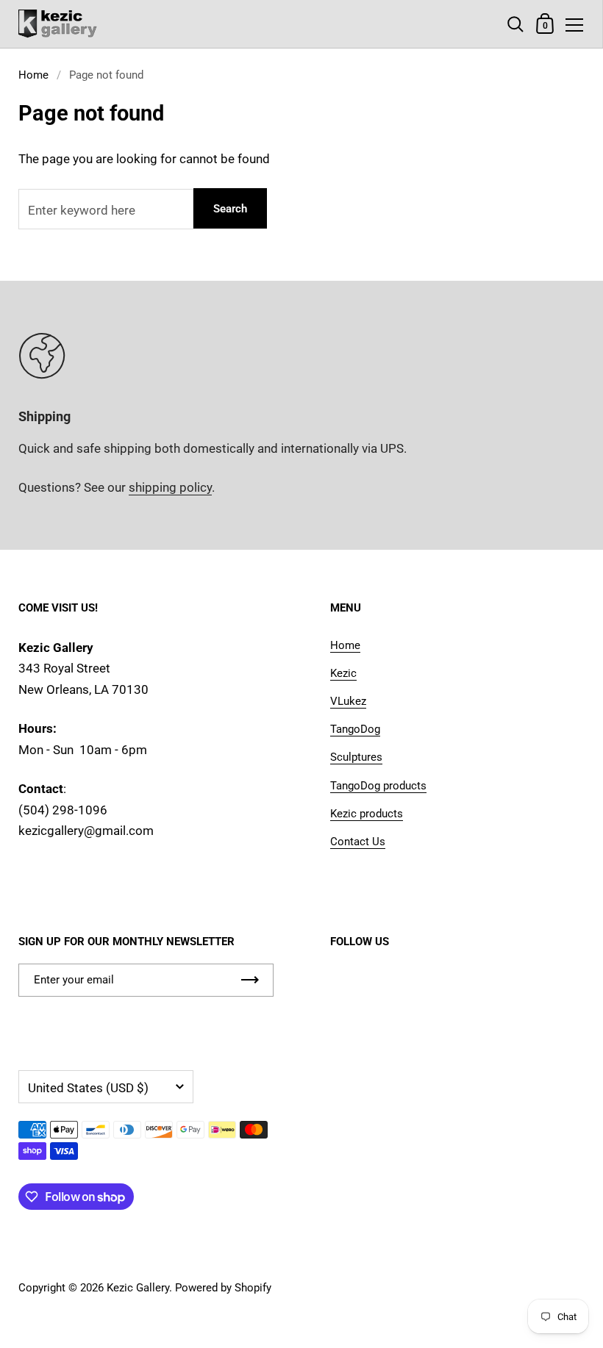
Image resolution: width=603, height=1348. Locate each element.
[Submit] (250, 980)
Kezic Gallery (138, 1287)
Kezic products (366, 813)
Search (230, 208)
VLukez (348, 701)
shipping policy (170, 487)
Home (33, 75)
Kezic (343, 673)
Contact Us (357, 841)
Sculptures (356, 757)
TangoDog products (378, 785)
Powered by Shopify (223, 1287)
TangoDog (355, 729)
